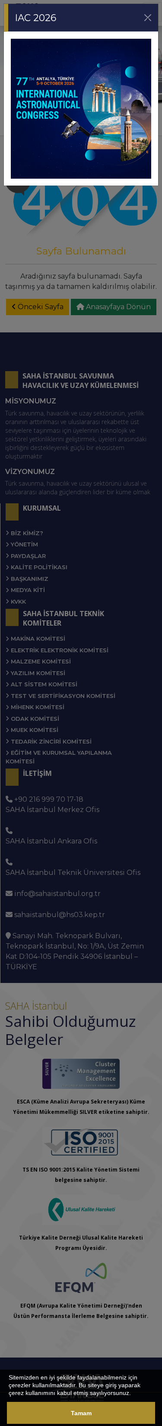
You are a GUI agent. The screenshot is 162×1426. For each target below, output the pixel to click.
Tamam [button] (81, 1413)
